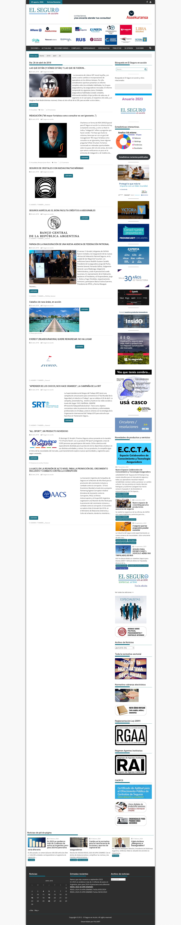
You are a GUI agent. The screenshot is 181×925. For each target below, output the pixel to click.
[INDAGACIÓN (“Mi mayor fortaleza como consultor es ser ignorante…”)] (54, 123)
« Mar (31, 910)
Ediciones (34, 48)
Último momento (82, 860)
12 (49, 894)
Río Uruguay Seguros (121, 568)
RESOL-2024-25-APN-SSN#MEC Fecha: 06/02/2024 (88, 892)
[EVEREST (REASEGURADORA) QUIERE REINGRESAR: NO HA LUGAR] (51, 346)
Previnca (45, 463)
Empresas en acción (37, 463)
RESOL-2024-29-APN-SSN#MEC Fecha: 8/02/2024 (88, 889)
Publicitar (117, 48)
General (47, 205)
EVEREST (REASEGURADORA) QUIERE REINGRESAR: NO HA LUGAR (60, 339)
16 (32, 898)
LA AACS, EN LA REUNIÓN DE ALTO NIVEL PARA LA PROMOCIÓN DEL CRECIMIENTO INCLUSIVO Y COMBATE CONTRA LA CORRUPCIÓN (68, 469)
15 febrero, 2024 (53, 839)
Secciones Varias (61, 48)
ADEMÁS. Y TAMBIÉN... (37, 205)
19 (49, 898)
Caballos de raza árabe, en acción (45, 302)
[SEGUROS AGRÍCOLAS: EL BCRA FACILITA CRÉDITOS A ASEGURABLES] (54, 217)
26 (49, 901)
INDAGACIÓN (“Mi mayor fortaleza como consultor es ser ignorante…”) (62, 115)
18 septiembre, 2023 (140, 523)
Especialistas (104, 48)
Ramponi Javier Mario (44, 162)
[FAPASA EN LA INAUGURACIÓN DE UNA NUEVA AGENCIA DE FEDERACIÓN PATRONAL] (52, 251)
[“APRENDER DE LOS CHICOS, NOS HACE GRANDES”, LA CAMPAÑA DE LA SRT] (46, 393)
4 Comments (52, 110)
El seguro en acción (48, 72)
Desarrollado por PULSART (90, 921)
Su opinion (129, 48)
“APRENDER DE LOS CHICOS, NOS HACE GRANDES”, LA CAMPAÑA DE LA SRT (65, 386)
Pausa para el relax (36, 333)
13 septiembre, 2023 (140, 546)
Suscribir (140, 48)
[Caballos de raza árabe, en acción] (54, 309)
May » (37, 910)
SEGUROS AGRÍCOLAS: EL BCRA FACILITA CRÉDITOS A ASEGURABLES (62, 210)
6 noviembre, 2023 (139, 500)
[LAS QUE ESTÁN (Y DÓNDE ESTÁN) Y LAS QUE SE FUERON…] (50, 75)
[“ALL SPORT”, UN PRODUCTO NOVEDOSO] (43, 438)
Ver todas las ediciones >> (124, 592)
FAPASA (47, 296)
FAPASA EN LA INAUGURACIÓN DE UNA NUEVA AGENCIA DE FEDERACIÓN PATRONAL (69, 244)
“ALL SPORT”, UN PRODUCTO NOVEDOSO (48, 431)
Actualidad (46, 48)
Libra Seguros (132, 540)
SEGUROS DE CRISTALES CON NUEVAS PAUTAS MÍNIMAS (56, 168)
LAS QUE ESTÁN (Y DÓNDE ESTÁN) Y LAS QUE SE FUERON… (57, 68)
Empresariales (89, 48)
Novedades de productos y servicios (126, 496)
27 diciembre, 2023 (122, 467)
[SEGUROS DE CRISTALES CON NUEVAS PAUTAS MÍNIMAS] (46, 175)
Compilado (75, 48)
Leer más (33, 105)
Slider (42, 110)
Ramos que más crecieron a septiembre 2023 (86, 879)
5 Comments (65, 162)
